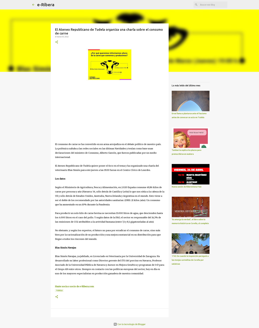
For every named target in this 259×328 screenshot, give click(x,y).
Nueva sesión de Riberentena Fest (186, 187)
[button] (56, 42)
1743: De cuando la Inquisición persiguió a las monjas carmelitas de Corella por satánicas (190, 260)
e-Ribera (45, 4)
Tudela (59, 290)
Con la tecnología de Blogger (131, 324)
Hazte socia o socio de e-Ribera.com (74, 286)
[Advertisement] (75, 106)
